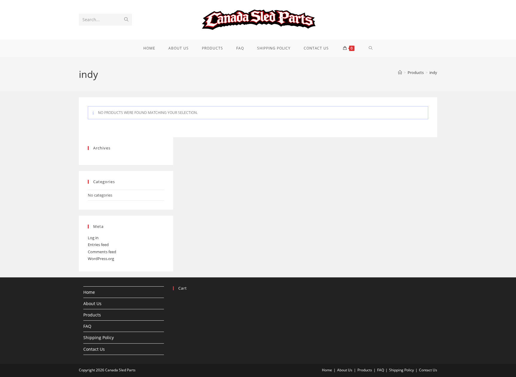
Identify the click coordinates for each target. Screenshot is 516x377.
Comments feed (102, 251)
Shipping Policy (98, 337)
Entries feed (98, 244)
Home (89, 292)
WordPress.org (101, 258)
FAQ (87, 326)
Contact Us (94, 349)
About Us (92, 303)
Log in (93, 237)
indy (433, 72)
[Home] (400, 72)
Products (92, 315)
